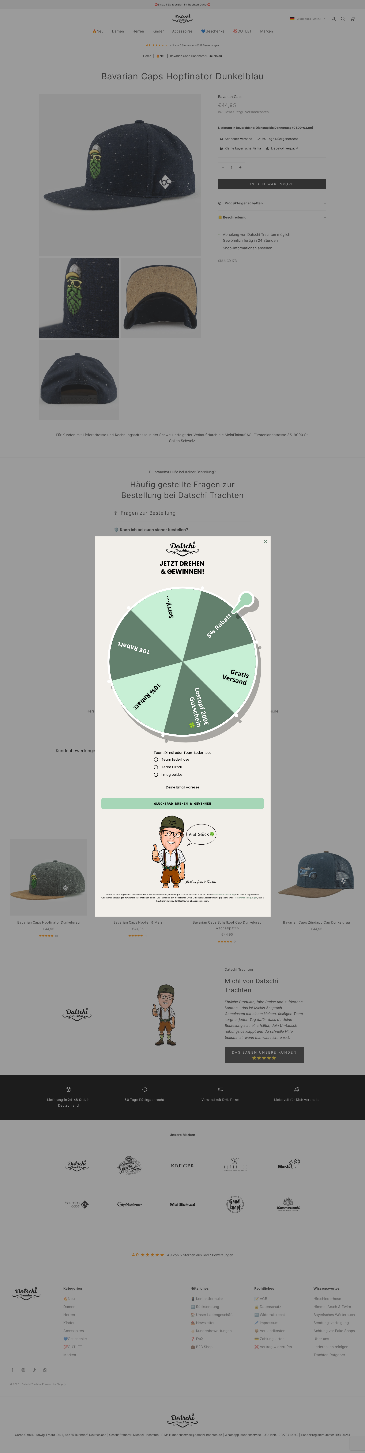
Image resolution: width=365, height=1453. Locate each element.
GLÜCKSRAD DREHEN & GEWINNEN (182, 803)
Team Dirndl (171, 767)
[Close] (265, 541)
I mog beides (171, 775)
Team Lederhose (175, 759)
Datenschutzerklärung (224, 894)
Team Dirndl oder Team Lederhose (182, 752)
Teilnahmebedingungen (245, 898)
